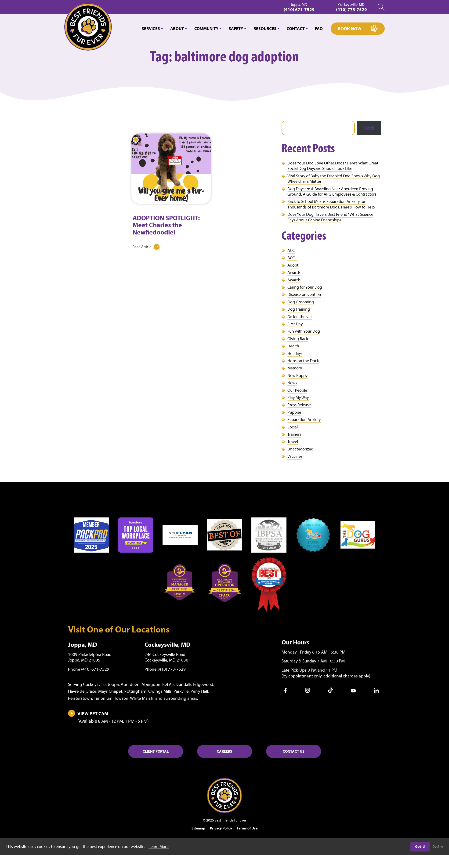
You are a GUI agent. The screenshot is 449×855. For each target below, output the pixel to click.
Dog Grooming (300, 302)
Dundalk (183, 684)
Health (293, 346)
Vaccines (294, 456)
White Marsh (141, 698)
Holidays (294, 353)
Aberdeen (130, 684)
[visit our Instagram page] (307, 691)
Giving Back (297, 338)
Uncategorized (300, 449)
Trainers (294, 434)
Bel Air (168, 684)
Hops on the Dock (303, 360)
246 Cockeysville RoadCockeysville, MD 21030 (166, 657)
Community (206, 28)
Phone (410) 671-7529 (88, 669)
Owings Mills (160, 691)
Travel (292, 441)
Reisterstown (80, 698)
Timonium (103, 698)
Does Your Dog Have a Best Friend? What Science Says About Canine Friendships (330, 217)
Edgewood (203, 684)
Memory (294, 368)
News (292, 382)
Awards (294, 272)
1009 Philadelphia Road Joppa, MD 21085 (90, 657)
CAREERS (224, 751)
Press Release (299, 404)
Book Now (350, 28)
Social (292, 427)
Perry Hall (199, 691)
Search (369, 128)
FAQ (319, 28)
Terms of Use (247, 828)
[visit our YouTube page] (353, 691)
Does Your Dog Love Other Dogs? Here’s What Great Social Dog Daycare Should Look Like (332, 165)
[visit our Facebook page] (285, 691)
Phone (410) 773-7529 (165, 669)
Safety (236, 28)
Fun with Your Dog (303, 331)
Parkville (181, 691)
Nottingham (135, 691)
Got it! (420, 846)
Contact (296, 28)
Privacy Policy (221, 828)
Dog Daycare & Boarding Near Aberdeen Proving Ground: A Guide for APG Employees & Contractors (331, 191)
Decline (437, 846)
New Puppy (297, 375)
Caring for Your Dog (304, 287)
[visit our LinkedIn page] (376, 691)
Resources (264, 28)
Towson (121, 698)
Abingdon (150, 684)
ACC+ (292, 257)
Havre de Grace (82, 691)
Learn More (158, 846)
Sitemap (198, 828)
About (177, 28)
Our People (297, 390)
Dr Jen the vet (299, 316)
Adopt (292, 265)
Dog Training (298, 309)
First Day (295, 324)
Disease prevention (304, 294)
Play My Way (298, 397)
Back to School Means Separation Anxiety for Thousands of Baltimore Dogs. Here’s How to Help (331, 204)
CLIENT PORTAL (156, 751)
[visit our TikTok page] (330, 691)
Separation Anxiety (304, 419)
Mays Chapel (110, 691)
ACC (291, 250)
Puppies (294, 412)
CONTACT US (293, 751)
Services (151, 28)
